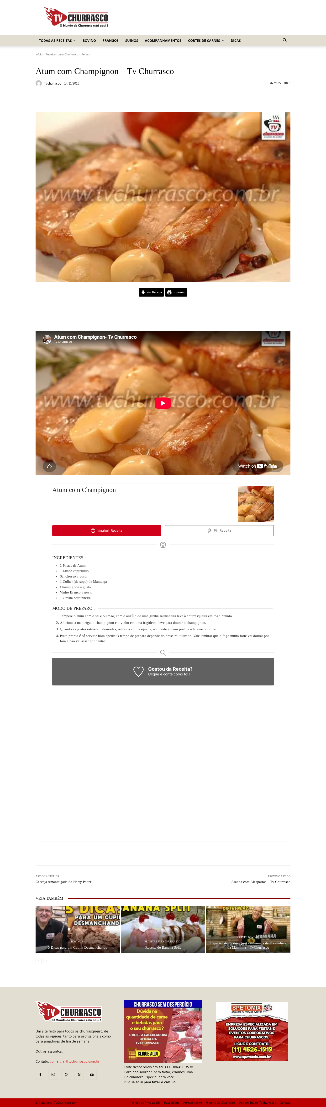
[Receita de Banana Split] (163, 929)
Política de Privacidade (145, 1103)
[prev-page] (39, 961)
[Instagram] (53, 1075)
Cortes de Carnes (204, 40)
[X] (79, 1075)
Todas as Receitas (55, 40)
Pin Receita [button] (222, 530)
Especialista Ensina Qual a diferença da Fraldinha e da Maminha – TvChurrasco (248, 945)
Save (94, 100)
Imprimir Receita (109, 530)
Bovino (89, 40)
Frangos (111, 40)
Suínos (131, 40)
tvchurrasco (52, 83)
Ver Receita (153, 292)
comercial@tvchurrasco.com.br (75, 1061)
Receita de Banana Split (163, 947)
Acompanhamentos (163, 40)
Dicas (236, 40)
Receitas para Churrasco (62, 54)
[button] (284, 41)
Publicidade (171, 1103)
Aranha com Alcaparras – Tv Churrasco (260, 882)
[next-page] (46, 961)
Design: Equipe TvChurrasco (257, 1103)
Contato (285, 1103)
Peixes (85, 54)
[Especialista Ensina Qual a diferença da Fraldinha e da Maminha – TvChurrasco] (248, 929)
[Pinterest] (66, 1075)
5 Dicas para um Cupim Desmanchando (77, 947)
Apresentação (192, 1103)
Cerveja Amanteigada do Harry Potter (63, 882)
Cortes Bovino (247, 937)
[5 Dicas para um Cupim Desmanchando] (78, 929)
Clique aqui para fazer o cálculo (150, 1082)
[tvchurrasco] (39, 83)
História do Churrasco (220, 1103)
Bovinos (77, 941)
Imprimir (178, 292)
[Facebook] (40, 1075)
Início (39, 54)
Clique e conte (161, 674)
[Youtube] (92, 1075)
